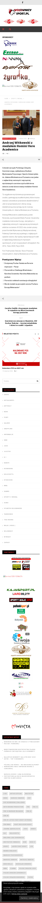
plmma (13, 868)
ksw (24, 842)
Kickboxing (8, 468)
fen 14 (35, 807)
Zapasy (7, 542)
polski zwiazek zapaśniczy (15, 873)
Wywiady (7, 537)
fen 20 (28, 811)
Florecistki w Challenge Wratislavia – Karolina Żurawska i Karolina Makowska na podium (21, 273)
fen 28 (6, 815)
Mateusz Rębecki (27, 859)
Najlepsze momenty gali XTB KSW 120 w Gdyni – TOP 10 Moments (20, 758)
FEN (28, 807)
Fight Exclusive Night (23, 824)
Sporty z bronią (9, 138)
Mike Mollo (8, 864)
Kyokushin (8, 480)
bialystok (29, 793)
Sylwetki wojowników (13, 508)
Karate (6, 463)
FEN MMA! (7, 824)
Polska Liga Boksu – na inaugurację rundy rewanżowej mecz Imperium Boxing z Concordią (21, 766)
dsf (29, 798)
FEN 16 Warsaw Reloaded (13, 811)
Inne (5, 440)
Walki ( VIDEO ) (9, 525)
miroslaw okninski (23, 864)
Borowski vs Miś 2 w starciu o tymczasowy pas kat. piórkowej (22, 743)
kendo (33, 829)
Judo (6, 446)
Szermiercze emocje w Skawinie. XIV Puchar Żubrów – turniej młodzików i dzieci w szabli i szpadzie (21, 322)
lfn (31, 846)
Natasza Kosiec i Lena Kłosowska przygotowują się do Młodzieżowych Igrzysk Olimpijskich (19, 776)
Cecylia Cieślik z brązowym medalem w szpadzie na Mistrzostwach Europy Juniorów (21, 309)
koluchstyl (14, 833)
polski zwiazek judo (27, 868)
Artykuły (7, 406)
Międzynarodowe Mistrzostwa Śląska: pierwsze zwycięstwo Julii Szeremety (20, 750)
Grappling (8, 429)
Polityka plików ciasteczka (19, 894)
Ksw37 (6, 846)
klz (5, 833)
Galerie (7, 423)
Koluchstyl (9, 474)
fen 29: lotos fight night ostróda (17, 820)
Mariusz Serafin (10, 859)
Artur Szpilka (16, 793)
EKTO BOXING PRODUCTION (13, 807)
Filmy (6, 417)
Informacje (8, 434)
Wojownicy (8, 531)
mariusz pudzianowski (13, 855)
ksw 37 (32, 842)
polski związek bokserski (14, 877)
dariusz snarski (17, 798)
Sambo (6, 491)
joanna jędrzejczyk (12, 829)
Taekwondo (8, 514)
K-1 (5, 457)
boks (5, 798)
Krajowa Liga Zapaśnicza (14, 837)
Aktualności (9, 400)
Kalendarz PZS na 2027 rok (13, 368)
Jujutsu (7, 451)
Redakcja (32, 138)
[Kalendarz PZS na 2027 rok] (21, 352)
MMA (5, 485)
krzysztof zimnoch (12, 842)
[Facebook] (22, 2)
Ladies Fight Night (19, 846)
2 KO (5, 793)
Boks (6, 411)
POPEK (30, 877)
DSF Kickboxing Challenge (14, 802)
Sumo (6, 503)
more (39, 159)
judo (25, 829)
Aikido (6, 394)
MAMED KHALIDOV (10, 851)
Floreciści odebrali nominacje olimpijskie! (20, 280)
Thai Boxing (8, 520)
